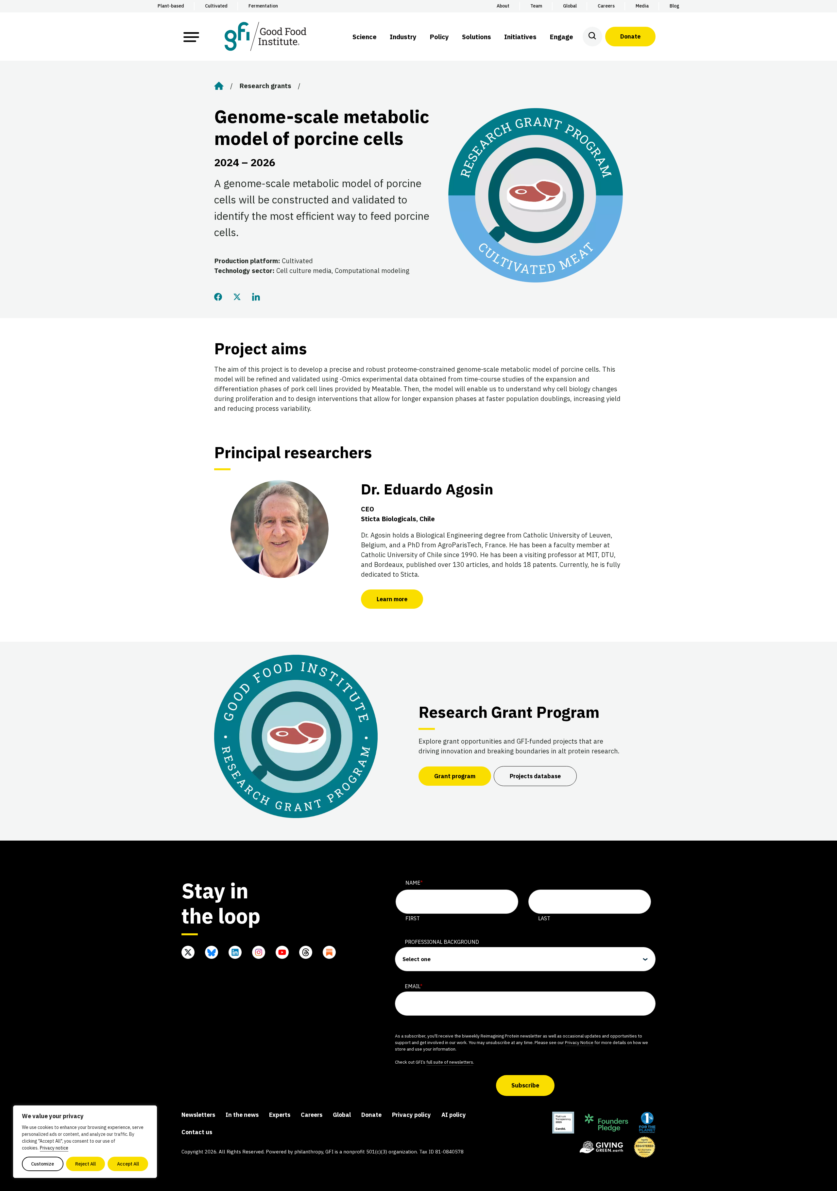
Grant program (454, 776)
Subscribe (525, 1085)
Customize (42, 1164)
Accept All (128, 1164)
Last (544, 918)
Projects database (535, 776)
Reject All (85, 1164)
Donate (630, 36)
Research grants (265, 85)
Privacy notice (54, 1148)
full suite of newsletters (449, 1062)
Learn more (392, 599)
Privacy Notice (579, 1042)
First (412, 918)
